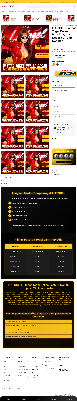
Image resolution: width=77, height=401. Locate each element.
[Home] (4, 6)
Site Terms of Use (36, 378)
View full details (5, 186)
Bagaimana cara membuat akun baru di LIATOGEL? (18, 332)
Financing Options (22, 372)
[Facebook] (2, 184)
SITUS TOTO (30, 11)
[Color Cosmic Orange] (53, 64)
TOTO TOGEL (12, 11)
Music (5, 372)
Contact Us (35, 369)
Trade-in (20, 375)
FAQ (33, 372)
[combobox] (43, 6)
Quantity (54, 139)
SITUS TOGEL (21, 11)
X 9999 (56, 106)
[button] (4, 12)
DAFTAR (38, 399)
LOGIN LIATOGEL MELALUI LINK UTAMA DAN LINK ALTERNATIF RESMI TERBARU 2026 (40, 2)
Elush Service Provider (24, 369)
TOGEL (38, 11)
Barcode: (63, 44)
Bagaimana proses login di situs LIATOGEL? (16, 321)
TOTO (43, 11)
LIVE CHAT (69, 399)
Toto (5, 378)
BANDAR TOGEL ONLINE (60, 90)
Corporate (20, 364)
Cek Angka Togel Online (64, 162)
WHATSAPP (54, 399)
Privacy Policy (35, 375)
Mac (5, 361)
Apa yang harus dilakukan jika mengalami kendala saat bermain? (21, 336)
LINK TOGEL (49, 11)
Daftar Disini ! (20, 2)
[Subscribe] (27, 392)
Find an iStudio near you (50, 364)
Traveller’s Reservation (24, 378)
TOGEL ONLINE (58, 85)
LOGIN (23, 399)
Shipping (61, 51)
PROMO (8, 399)
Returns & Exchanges (37, 366)
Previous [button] (2, 1)
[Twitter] (5, 184)
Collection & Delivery (37, 364)
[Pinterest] (7, 184)
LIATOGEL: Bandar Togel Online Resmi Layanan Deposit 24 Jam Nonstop (14, 2)
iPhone (5, 366)
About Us (47, 361)
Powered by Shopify (68, 395)
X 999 (55, 101)
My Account (35, 361)
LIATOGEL (4, 11)
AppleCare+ (21, 361)
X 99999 (56, 111)
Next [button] (75, 1)
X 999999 (57, 116)
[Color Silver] (61, 64)
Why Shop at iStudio (50, 368)
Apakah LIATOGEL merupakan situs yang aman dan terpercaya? (21, 325)
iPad (5, 364)
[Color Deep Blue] (57, 64)
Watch (5, 369)
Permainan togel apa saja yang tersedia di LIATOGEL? (19, 329)
